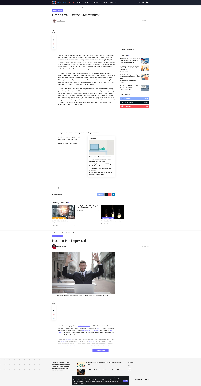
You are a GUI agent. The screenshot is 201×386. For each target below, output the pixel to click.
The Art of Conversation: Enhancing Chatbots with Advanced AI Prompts (104, 362)
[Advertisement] (87, 40)
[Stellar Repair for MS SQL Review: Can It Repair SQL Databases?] (145, 88)
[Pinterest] (134, 106)
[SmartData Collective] (63, 2)
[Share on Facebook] (54, 36)
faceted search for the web (90, 330)
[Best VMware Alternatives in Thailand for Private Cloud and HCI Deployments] (145, 61)
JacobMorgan (61, 20)
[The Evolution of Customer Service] (112, 212)
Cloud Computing (124, 62)
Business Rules (132, 80)
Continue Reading (100, 350)
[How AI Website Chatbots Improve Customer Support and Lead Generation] (81, 372)
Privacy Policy (89, 381)
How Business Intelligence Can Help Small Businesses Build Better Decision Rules (130, 76)
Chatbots (88, 364)
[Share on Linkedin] (54, 47)
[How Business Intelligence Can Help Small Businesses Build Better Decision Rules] (145, 77)
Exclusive (130, 62)
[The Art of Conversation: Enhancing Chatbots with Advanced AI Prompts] (81, 364)
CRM (112, 218)
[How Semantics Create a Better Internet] (101, 147)
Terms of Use (99, 381)
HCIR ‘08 (99, 328)
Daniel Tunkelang (61, 246)
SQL (130, 89)
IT (133, 62)
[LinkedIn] (148, 379)
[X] (134, 102)
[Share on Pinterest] (54, 44)
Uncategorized (57, 10)
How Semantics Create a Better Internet (100, 156)
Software (126, 89)
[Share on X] (54, 40)
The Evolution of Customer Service (111, 221)
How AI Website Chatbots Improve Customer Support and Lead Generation (105, 369)
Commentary (106, 218)
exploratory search (84, 326)
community (67, 188)
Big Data (122, 71)
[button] (125, 381)
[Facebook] (134, 98)
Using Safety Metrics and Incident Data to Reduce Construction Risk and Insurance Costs (129, 67)
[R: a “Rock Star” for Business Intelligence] (63, 212)
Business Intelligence (124, 80)
